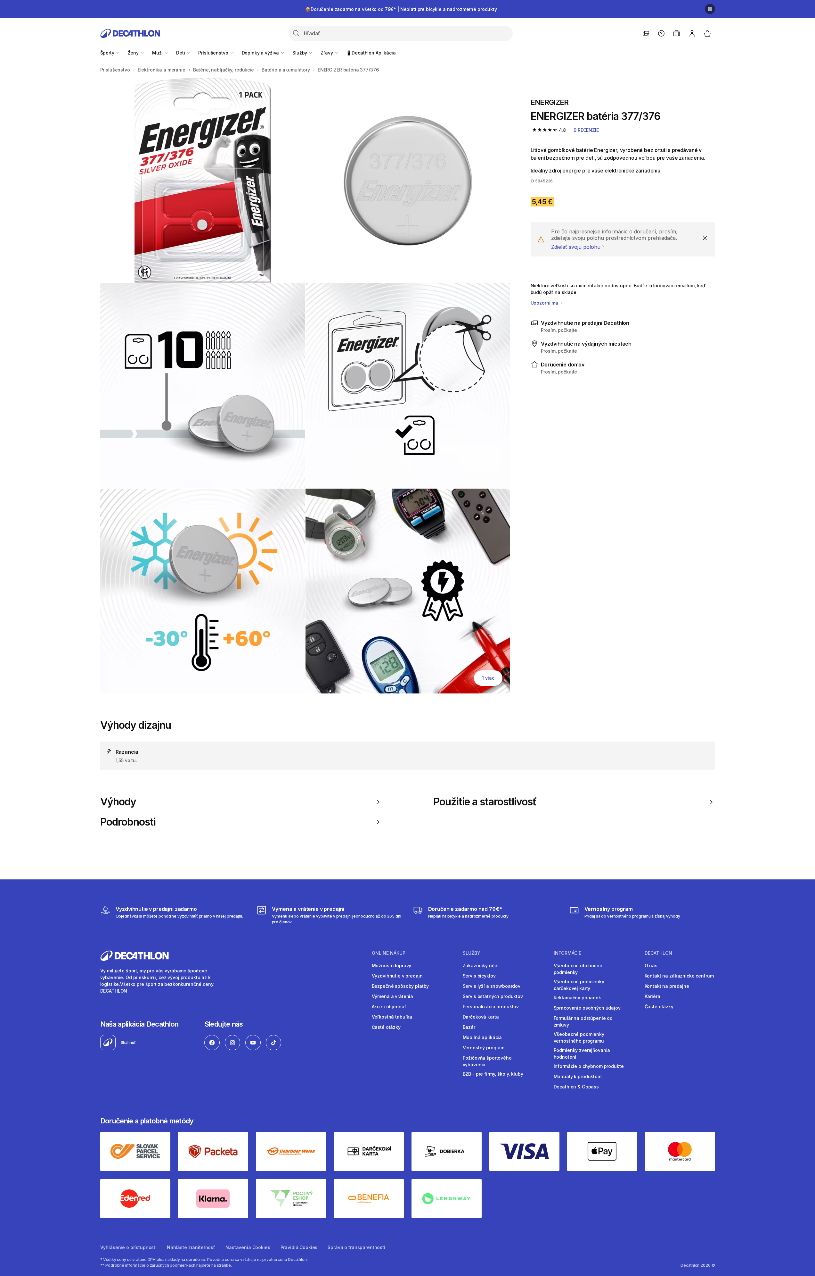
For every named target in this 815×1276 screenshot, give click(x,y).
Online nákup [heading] (388, 953)
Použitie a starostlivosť (485, 802)
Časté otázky (386, 1027)
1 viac (488, 678)
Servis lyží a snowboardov (492, 986)
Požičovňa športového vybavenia (487, 1061)
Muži (158, 52)
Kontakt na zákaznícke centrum (679, 975)
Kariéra (652, 996)
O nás (651, 965)
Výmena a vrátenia (392, 996)
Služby (300, 52)
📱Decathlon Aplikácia (370, 52)
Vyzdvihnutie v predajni (398, 975)
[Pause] (710, 9)
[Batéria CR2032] (202, 385)
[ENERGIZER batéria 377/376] (202, 180)
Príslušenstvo (213, 52)
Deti (181, 52)
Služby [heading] (471, 953)
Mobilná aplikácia (482, 1037)
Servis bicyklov (479, 975)
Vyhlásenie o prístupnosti (128, 1247)
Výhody (118, 802)
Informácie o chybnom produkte (589, 1066)
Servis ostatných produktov (493, 996)
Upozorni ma (545, 303)
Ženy (134, 52)
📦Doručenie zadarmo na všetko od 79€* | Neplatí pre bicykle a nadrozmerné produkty (401, 9)
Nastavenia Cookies (247, 1247)
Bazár (469, 1027)
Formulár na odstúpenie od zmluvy (583, 1021)
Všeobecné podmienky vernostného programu (579, 1037)
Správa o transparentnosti (356, 1247)
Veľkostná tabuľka (392, 1017)
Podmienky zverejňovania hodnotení (582, 1053)
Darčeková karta (481, 1017)
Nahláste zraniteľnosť (191, 1247)
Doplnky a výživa (261, 52)
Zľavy (327, 52)
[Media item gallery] (305, 385)
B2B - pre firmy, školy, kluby (493, 1074)
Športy (108, 52)
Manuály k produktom (577, 1076)
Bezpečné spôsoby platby (400, 986)
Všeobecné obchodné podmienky (578, 969)
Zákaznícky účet (481, 965)
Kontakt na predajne (667, 986)
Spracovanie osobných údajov (587, 1008)
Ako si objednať (389, 1006)
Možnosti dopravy (392, 965)
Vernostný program (484, 1047)
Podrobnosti (128, 822)
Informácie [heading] (567, 953)
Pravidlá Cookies (299, 1247)
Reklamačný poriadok (577, 997)
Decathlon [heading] (658, 953)
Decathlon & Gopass (576, 1086)
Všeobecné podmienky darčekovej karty (579, 985)
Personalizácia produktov (491, 1006)
